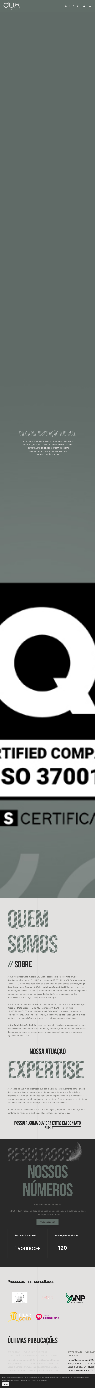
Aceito (6, 1384)
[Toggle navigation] (90, 6)
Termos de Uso (25, 1380)
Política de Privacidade (39, 1380)
